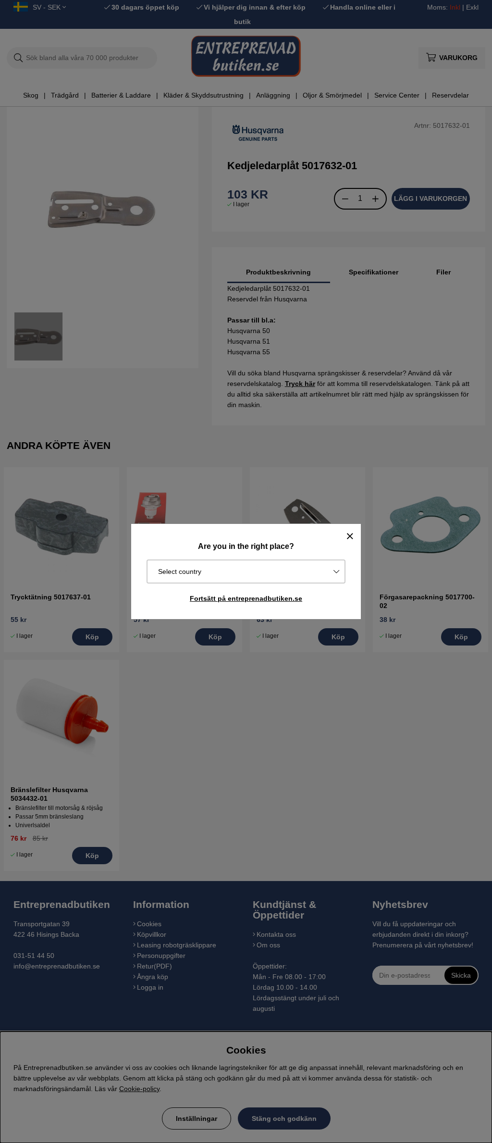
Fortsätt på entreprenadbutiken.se (246, 598)
